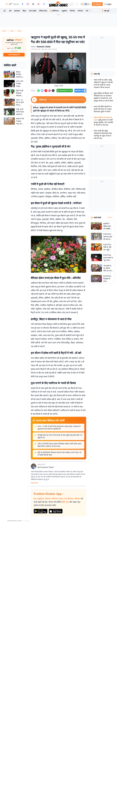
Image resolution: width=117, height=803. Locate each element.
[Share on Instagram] (49, 90)
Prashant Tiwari (47, 467)
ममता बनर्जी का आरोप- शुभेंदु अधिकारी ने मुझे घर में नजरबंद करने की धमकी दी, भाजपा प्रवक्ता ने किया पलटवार (103, 84)
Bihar (19, 31)
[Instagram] (27, 4)
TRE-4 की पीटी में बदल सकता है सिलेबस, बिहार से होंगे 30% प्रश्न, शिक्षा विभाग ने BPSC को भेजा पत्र (60, 444)
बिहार (24, 10)
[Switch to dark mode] (85, 4)
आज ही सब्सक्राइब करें (14, 55)
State (12, 31)
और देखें (109, 217)
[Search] (77, 4)
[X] (33, 4)
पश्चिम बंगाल (43, 10)
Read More (34, 483)
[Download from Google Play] (40, 511)
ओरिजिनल (55, 10)
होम (10, 10)
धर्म (65, 498)
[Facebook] (22, 4)
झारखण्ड (17, 10)
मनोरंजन (80, 10)
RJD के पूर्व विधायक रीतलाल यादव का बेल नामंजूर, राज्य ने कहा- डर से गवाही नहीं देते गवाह (59, 453)
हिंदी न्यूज (65, 502)
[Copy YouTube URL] (45, 90)
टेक (87, 10)
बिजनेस (72, 10)
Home (4, 31)
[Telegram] (44, 4)
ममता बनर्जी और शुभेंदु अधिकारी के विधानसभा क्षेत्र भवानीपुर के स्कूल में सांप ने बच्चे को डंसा (103, 134)
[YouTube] (38, 4)
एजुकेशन (64, 10)
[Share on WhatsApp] (38, 90)
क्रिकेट (70, 498)
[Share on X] (53, 90)
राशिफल (77, 498)
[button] (58, 68)
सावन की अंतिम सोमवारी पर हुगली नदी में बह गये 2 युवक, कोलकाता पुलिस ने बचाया (103, 109)
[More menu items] (90, 11)
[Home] (58, 4)
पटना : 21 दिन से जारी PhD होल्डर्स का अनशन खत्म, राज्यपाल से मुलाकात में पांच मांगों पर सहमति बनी (59, 427)
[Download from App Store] (55, 511)
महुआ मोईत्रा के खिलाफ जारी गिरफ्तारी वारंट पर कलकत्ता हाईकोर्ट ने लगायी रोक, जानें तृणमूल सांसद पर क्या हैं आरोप (103, 97)
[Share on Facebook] (42, 90)
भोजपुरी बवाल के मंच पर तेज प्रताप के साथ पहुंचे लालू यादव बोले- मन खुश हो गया (60, 436)
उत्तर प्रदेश (32, 10)
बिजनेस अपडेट (57, 498)
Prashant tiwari (44, 47)
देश (35, 498)
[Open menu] (4, 11)
